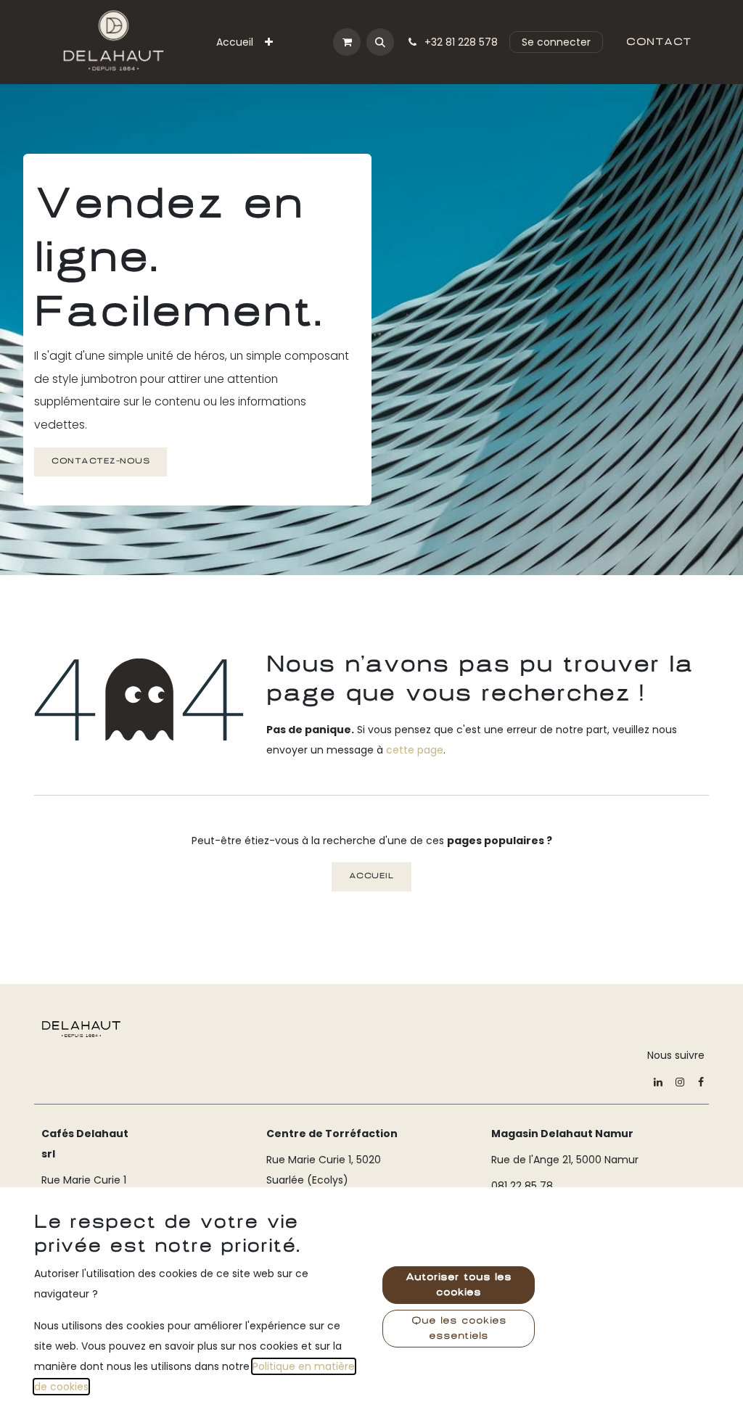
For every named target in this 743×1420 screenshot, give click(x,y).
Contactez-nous (100, 461)
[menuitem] (234, 42)
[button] (380, 42)
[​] (81, 1028)
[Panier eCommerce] (347, 42)
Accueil (372, 876)
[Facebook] (701, 1082)
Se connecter (556, 42)
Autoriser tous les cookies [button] (459, 1284)
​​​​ (658, 42)
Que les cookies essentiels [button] (458, 1328)
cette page (414, 750)
